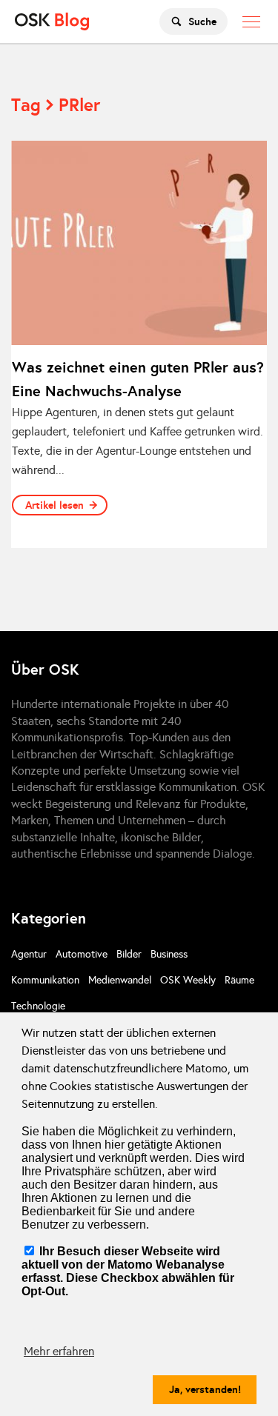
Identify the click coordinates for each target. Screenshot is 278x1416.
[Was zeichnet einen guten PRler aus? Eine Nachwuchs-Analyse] (139, 243)
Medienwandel (119, 980)
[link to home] (52, 21)
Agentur (29, 954)
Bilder (129, 954)
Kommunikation (45, 980)
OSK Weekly (188, 980)
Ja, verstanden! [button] (205, 1389)
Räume (239, 980)
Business (169, 954)
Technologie (38, 1006)
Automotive (81, 954)
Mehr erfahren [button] (59, 1351)
